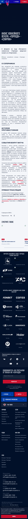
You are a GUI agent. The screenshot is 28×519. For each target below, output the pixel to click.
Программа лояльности (20, 435)
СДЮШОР (4, 464)
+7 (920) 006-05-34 (9, 482)
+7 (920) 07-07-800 (9, 488)
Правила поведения (20, 451)
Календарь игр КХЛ (19, 414)
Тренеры (4, 419)
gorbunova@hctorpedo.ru (11, 490)
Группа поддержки (19, 439)
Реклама (4, 462)
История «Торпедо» (6, 457)
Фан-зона (17, 433)
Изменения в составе (7, 423)
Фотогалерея (5, 439)
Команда (4, 410)
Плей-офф (17, 426)
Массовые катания (19, 448)
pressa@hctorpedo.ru (10, 497)
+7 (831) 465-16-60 (9, 475)
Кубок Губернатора (19, 428)
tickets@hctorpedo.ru (10, 484)
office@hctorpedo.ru (10, 477)
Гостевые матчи (19, 446)
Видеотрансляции (6, 437)
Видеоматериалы (6, 435)
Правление (4, 412)
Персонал (4, 421)
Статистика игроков (20, 420)
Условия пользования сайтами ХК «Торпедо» (10, 506)
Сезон (16, 410)
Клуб (3, 455)
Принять (14, 516)
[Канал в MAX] (17, 363)
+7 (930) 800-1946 (9, 495)
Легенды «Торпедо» (6, 460)
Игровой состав (5, 416)
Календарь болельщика (20, 437)
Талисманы (18, 442)
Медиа (3, 433)
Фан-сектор (18, 444)
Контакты (4, 466)
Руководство (4, 414)
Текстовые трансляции (20, 412)
